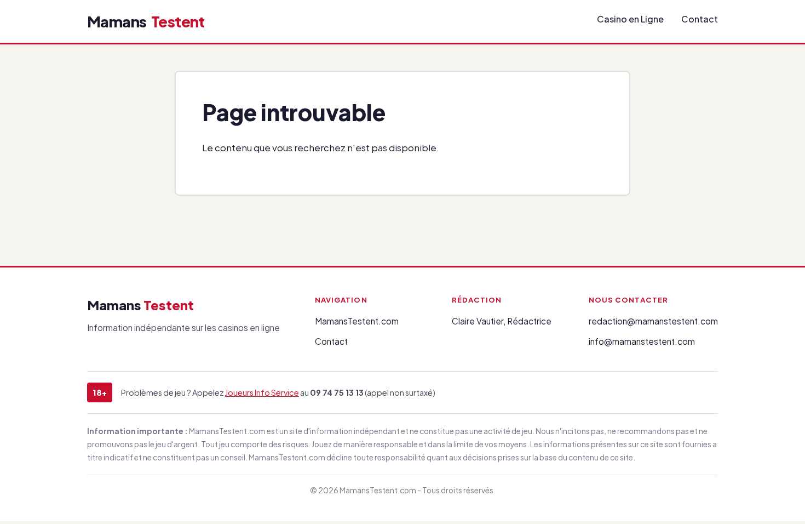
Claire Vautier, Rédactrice (501, 321)
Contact (699, 19)
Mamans (146, 21)
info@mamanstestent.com (642, 341)
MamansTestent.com (357, 321)
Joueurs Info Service (262, 392)
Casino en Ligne (630, 19)
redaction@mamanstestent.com (653, 321)
